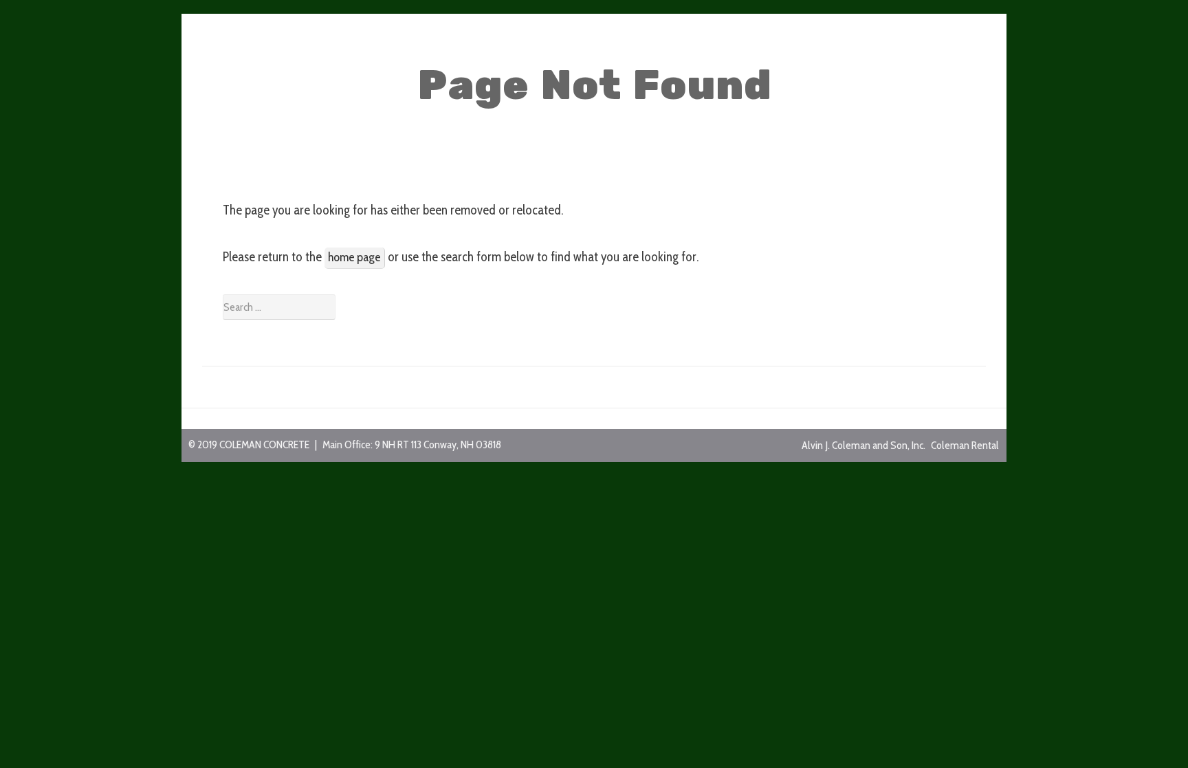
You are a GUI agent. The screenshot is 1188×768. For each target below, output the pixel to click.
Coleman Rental (965, 445)
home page (354, 257)
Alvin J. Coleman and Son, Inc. (863, 445)
